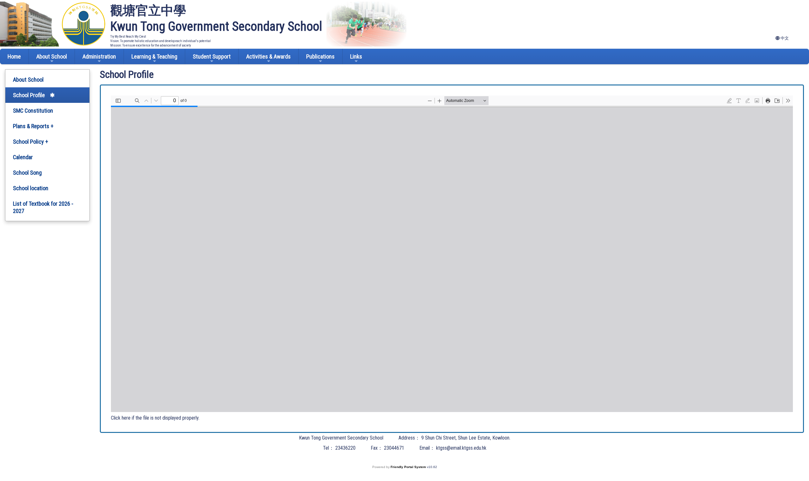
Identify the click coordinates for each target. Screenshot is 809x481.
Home (14, 56)
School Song (27, 172)
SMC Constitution (33, 110)
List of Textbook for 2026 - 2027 (43, 207)
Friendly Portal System (409, 467)
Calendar (23, 157)
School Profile (29, 95)
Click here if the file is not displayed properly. (155, 418)
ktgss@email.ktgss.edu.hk (461, 448)
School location (30, 188)
